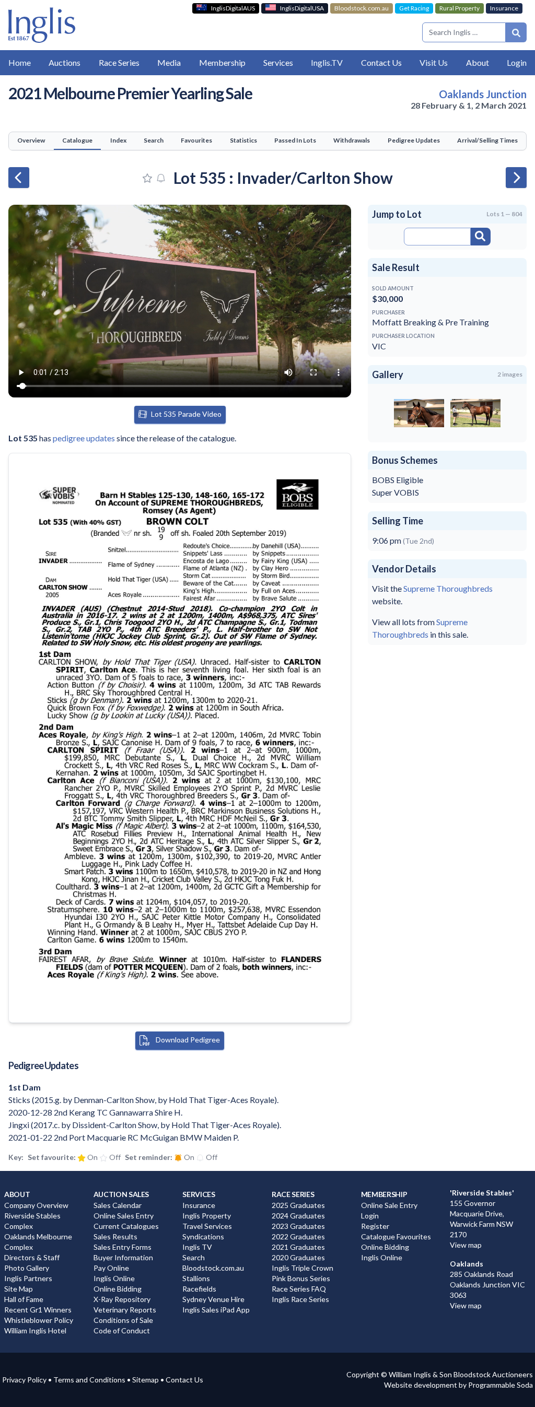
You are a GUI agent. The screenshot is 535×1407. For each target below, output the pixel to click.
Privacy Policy (24, 1379)
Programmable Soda (500, 1384)
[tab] (31, 141)
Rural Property (459, 8)
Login (517, 62)
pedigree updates (84, 438)
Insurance (504, 8)
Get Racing (414, 8)
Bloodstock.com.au (361, 8)
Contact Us (184, 1379)
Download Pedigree (187, 1039)
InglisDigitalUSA (302, 8)
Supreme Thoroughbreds (448, 588)
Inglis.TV (327, 62)
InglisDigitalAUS (233, 8)
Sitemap (145, 1379)
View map (466, 1244)
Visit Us (434, 62)
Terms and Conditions (89, 1379)
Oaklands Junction (483, 94)
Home (19, 62)
